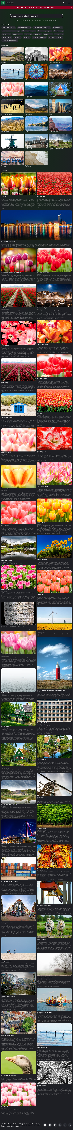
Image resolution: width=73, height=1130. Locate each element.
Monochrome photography (41, 27)
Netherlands (6, 37)
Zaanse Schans (5, 728)
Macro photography (44, 31)
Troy (2, 627)
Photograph (58, 31)
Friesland (39, 941)
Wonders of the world (55, 37)
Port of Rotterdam (41, 724)
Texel (2, 419)
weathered (48, 34)
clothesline (59, 34)
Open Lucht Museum (6, 562)
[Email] (45, 1125)
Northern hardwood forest (10, 31)
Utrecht (3, 997)
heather (27, 37)
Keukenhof (40, 274)
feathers (17, 37)
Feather (28, 34)
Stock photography (8, 27)
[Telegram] (50, 1125)
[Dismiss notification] (71, 7)
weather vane (17, 34)
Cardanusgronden (41, 830)
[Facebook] (55, 1125)
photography (57, 27)
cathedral (6, 34)
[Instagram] (65, 1125)
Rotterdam (3, 243)
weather (37, 34)
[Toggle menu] (69, 3)
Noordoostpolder (5, 198)
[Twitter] (60, 1125)
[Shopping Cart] (63, 2)
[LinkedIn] (70, 1125)
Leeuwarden (4, 1036)
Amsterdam (40, 309)
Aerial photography (24, 27)
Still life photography (28, 31)
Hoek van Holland (5, 962)
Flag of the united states (9, 40)
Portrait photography (39, 37)
